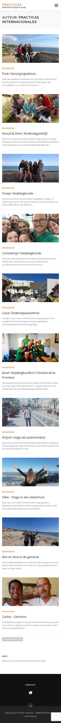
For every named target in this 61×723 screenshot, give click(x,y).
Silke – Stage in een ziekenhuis (23, 497)
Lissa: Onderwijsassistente (20, 313)
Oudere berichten (12, 639)
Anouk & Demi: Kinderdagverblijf (24, 133)
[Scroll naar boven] (31, 706)
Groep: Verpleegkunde (17, 193)
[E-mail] (30, 692)
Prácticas (12, 4)
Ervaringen (8, 68)
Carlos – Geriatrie (14, 616)
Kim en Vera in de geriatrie (20, 557)
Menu (56, 5)
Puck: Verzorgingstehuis (19, 73)
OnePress (39, 712)
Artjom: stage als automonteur (24, 437)
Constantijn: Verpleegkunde (21, 253)
